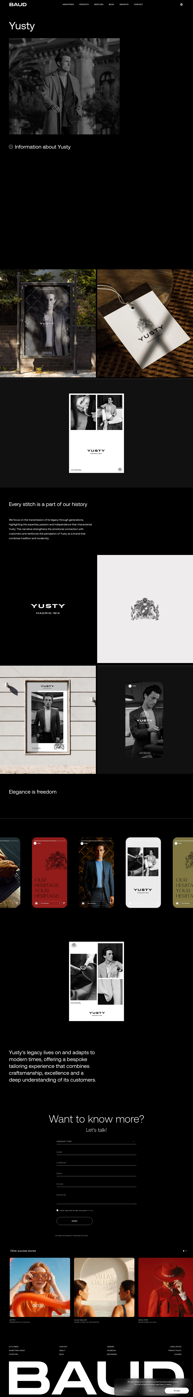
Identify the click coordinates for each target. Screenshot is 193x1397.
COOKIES (177, 1354)
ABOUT (62, 1350)
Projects (84, 4)
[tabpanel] (39, 1294)
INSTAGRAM (112, 1354)
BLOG (61, 1354)
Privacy (90, 1210)
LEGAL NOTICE (175, 1347)
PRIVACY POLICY (174, 1350)
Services (98, 4)
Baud (111, 4)
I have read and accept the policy (76, 1210)
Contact (138, 4)
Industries (68, 4)
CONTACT (63, 1347)
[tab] (183, 1251)
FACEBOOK (111, 1350)
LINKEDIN (110, 1347)
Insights (124, 4)
